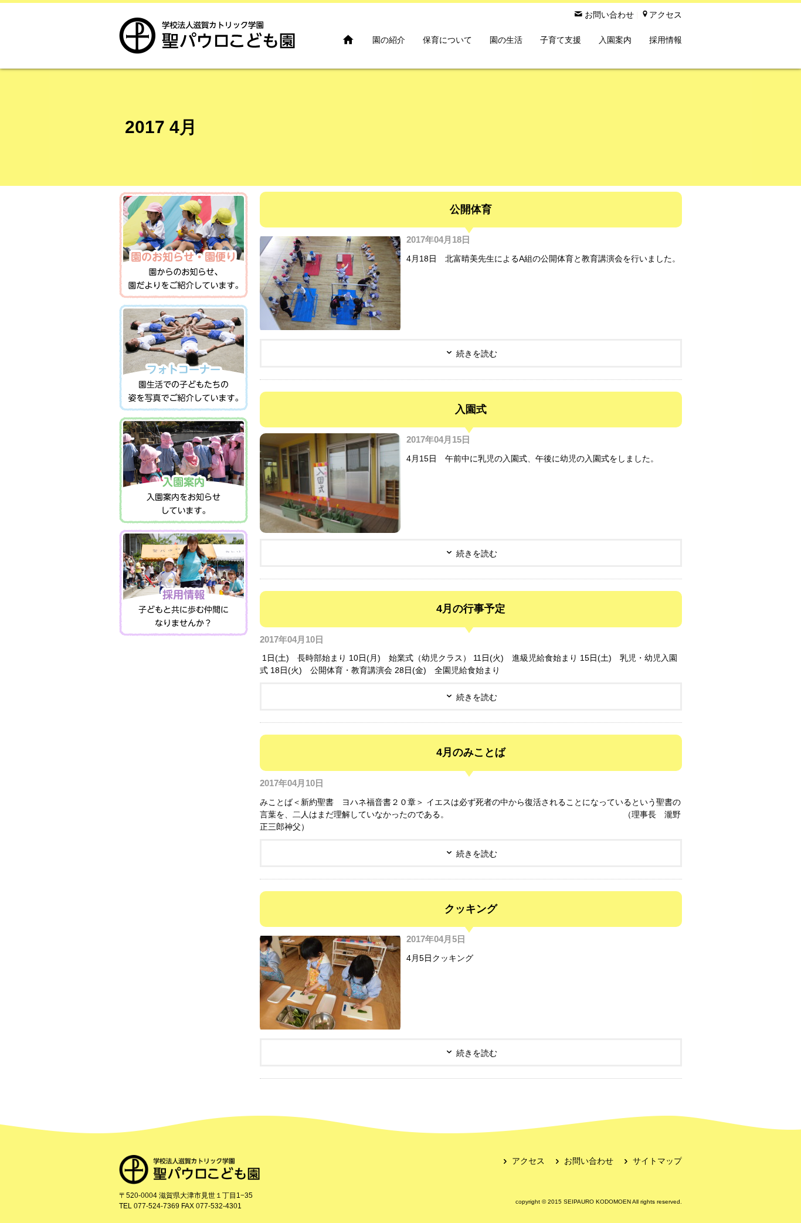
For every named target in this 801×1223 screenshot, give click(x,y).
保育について (447, 40)
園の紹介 (388, 40)
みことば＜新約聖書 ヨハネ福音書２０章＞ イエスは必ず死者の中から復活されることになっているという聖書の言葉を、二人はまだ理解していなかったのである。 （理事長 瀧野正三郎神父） (470, 814)
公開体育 (471, 209)
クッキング (470, 909)
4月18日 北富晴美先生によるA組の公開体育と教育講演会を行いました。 (543, 258)
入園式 (471, 409)
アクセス (528, 1161)
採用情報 (665, 40)
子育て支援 (560, 40)
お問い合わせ (588, 1161)
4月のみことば (470, 752)
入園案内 (615, 40)
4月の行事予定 (470, 608)
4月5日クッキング (439, 958)
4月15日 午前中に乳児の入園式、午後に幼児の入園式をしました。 (532, 458)
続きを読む (476, 353)
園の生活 (506, 40)
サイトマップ (657, 1161)
